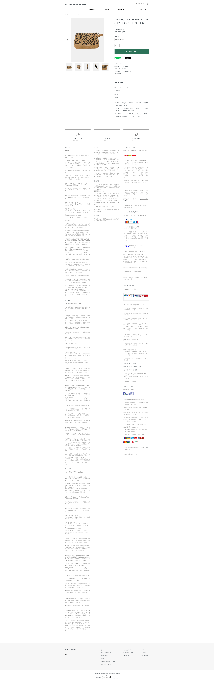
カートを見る (144, 653)
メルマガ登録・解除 (128, 653)
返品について (118, 64)
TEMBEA (73, 14)
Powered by (98, 677)
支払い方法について (106, 658)
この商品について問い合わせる (123, 71)
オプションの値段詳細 (120, 68)
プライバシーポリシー (107, 664)
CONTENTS (121, 10)
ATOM (127, 655)
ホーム (66, 14)
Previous (67, 40)
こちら (146, 447)
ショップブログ (127, 650)
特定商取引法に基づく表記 (122, 66)
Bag (78, 14)
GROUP (106, 10)
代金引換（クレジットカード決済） (132, 366)
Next (107, 40)
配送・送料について (106, 653)
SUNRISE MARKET (75, 4)
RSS (124, 655)
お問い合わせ (144, 655)
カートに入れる (133, 51)
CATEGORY (92, 10)
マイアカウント (140, 4)
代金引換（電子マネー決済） (131, 370)
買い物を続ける (119, 73)
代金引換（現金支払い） (129, 363)
